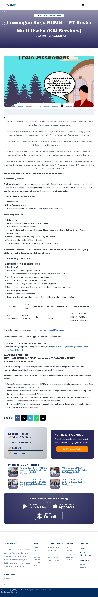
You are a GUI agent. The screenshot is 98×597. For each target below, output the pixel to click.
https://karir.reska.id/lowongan (50, 330)
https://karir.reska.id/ (30, 387)
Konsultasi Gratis (73, 449)
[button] (17, 418)
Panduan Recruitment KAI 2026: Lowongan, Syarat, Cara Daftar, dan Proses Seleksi (33, 470)
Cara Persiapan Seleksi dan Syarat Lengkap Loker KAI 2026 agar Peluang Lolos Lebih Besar (33, 482)
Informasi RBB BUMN (50, 15)
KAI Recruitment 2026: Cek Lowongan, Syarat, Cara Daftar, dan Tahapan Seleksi (75, 470)
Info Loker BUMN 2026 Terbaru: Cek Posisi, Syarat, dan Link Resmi (75, 482)
